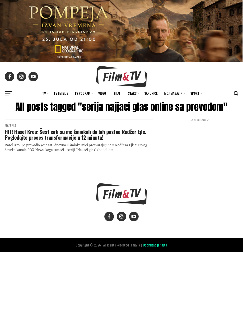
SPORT (195, 93)
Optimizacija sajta (155, 244)
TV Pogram (82, 93)
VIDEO (102, 93)
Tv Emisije (61, 93)
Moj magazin (173, 93)
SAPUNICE (151, 93)
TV (44, 93)
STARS (132, 93)
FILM (117, 93)
